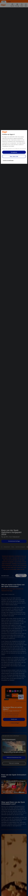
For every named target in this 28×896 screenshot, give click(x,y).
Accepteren (14, 152)
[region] (14, 147)
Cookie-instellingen (8, 160)
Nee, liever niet (14, 156)
